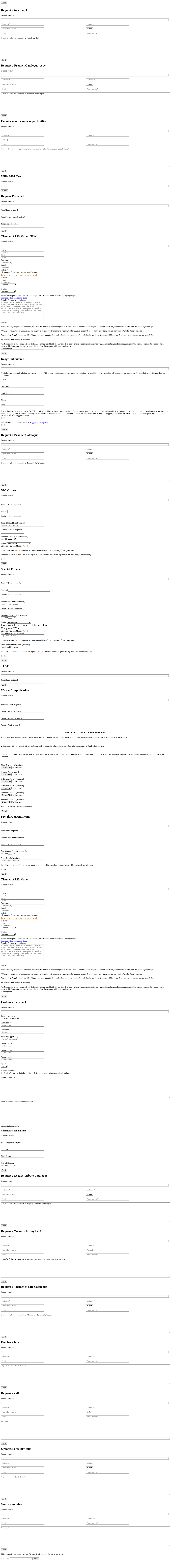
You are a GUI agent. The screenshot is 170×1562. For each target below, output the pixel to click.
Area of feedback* (8, 1071)
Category (4, 270)
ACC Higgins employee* (11, 1142)
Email (3, 265)
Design (4, 289)
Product (4, 543)
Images (4, 322)
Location (4, 404)
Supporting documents (10, 1126)
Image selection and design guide (19, 275)
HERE (17, 550)
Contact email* (7, 1050)
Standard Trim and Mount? (11, 546)
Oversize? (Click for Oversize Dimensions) (21, 550)
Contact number (7, 1057)
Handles (4, 278)
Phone (3, 255)
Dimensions (5, 925)
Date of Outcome (8, 1163)
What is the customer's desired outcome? (17, 1102)
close (4, 2)
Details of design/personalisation (13, 300)
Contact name (6, 1043)
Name (3, 250)
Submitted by (6, 1023)
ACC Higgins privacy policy (36, 422)
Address (4, 511)
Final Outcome (7, 1156)
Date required (6, 348)
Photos (3, 400)
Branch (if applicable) (9, 1036)
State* (3, 1064)
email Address (6, 393)
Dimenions (5, 282)
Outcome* (5, 1149)
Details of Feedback (9, 1077)
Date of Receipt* (7, 1135)
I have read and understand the (24, 422)
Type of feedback (8, 1016)
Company (5, 260)
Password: (5, 1558)
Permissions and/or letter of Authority (15, 339)
